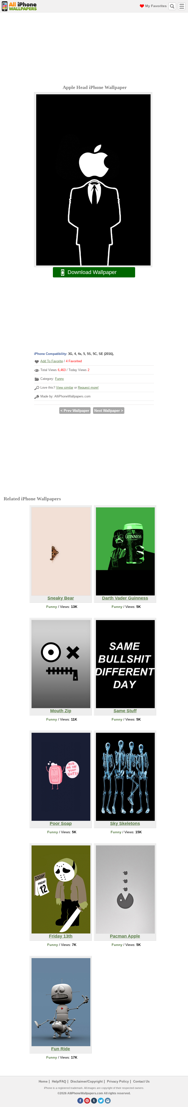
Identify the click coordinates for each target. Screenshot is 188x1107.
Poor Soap (61, 823)
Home (43, 1081)
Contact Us (141, 1081)
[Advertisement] (95, 49)
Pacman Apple (125, 936)
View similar (64, 387)
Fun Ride (60, 1048)
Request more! (88, 387)
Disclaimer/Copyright (86, 1081)
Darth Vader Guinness (125, 598)
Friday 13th (60, 936)
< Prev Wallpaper (74, 410)
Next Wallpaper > (108, 410)
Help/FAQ (59, 1081)
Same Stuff (125, 710)
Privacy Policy (118, 1081)
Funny (59, 379)
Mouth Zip (60, 710)
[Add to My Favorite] (36, 361)
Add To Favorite (51, 361)
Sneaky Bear (60, 598)
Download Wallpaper (92, 272)
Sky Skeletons (125, 823)
